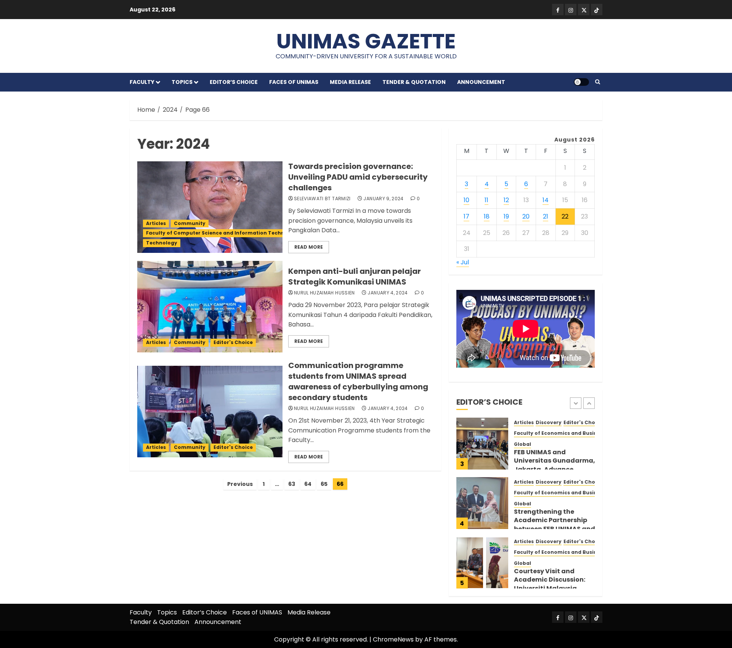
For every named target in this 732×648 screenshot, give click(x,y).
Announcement (481, 82)
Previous (240, 484)
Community (189, 223)
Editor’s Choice (234, 82)
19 (506, 216)
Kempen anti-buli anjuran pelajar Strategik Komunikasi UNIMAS (354, 276)
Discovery (549, 423)
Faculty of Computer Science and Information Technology (222, 233)
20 (526, 216)
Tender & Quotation (414, 82)
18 (487, 216)
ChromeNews (393, 639)
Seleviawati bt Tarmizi (322, 199)
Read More (308, 247)
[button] (597, 82)
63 (291, 484)
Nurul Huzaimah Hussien (324, 293)
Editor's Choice (233, 342)
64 (307, 484)
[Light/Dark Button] (581, 82)
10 (466, 200)
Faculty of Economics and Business (559, 433)
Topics (182, 82)
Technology (161, 243)
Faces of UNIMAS (293, 82)
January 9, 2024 (383, 199)
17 (466, 216)
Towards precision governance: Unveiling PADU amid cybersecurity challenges (358, 177)
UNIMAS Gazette (366, 41)
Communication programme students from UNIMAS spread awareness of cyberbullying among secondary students (358, 381)
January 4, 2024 (388, 293)
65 (324, 484)
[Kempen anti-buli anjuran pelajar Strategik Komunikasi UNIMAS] (210, 306)
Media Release (350, 82)
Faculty (142, 82)
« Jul (462, 262)
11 (486, 200)
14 (546, 200)
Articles (156, 223)
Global (522, 444)
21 (545, 216)
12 (506, 200)
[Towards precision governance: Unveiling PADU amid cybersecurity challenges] (210, 207)
